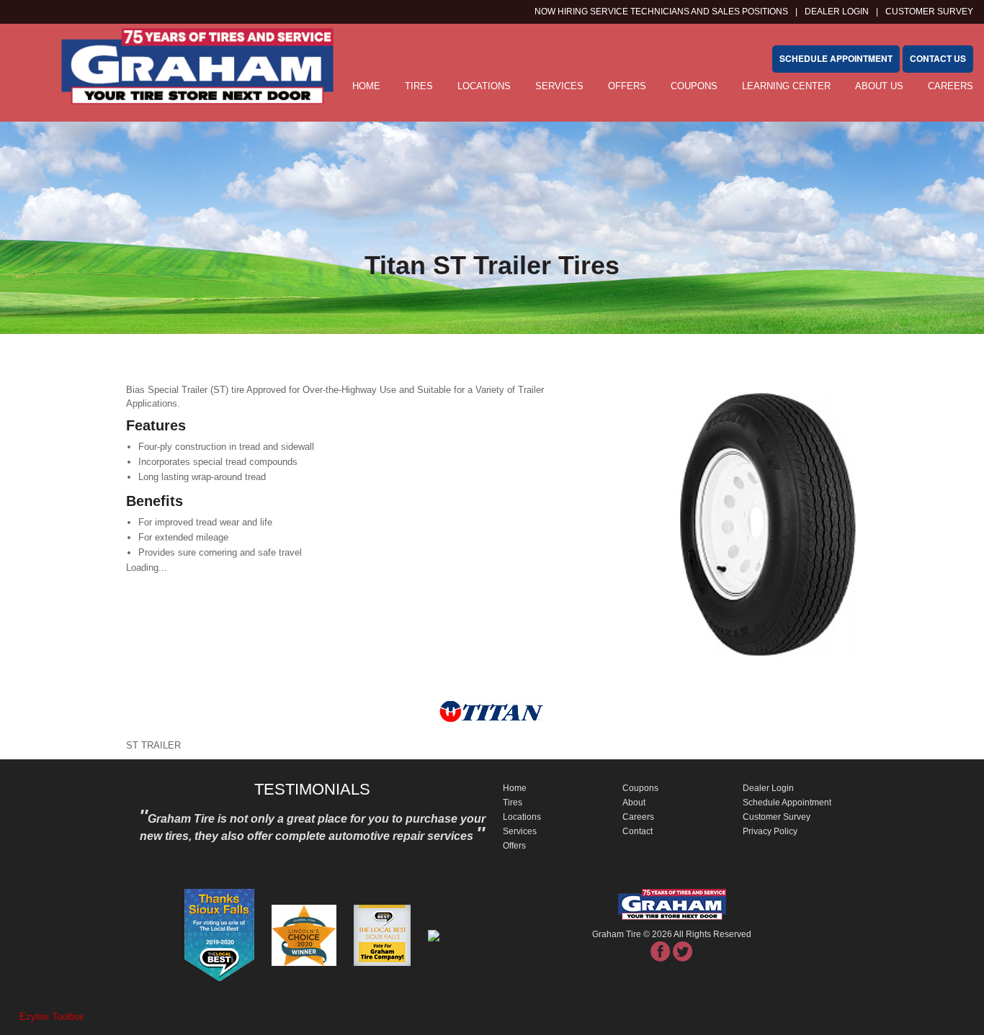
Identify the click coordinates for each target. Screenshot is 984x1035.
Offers (627, 86)
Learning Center (786, 86)
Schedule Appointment (787, 802)
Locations (484, 86)
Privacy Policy (770, 831)
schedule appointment (836, 58)
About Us (879, 86)
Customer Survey (776, 817)
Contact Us (938, 58)
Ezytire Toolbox (51, 1016)
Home (515, 788)
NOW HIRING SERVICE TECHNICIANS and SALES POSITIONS (661, 11)
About (633, 802)
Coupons (694, 86)
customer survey (929, 11)
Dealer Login (837, 11)
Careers (950, 86)
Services (559, 86)
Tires (419, 86)
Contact (637, 831)
